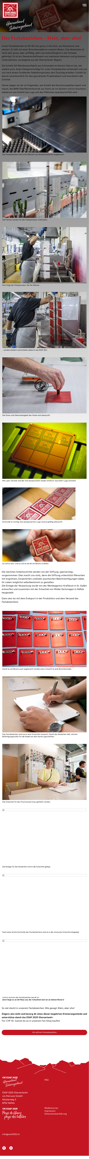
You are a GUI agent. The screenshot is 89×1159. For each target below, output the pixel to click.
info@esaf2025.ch (11, 1134)
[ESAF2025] (10, 10)
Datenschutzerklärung (55, 1114)
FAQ (46, 1080)
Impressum (49, 1111)
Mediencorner (51, 1108)
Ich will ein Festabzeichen (44, 1032)
